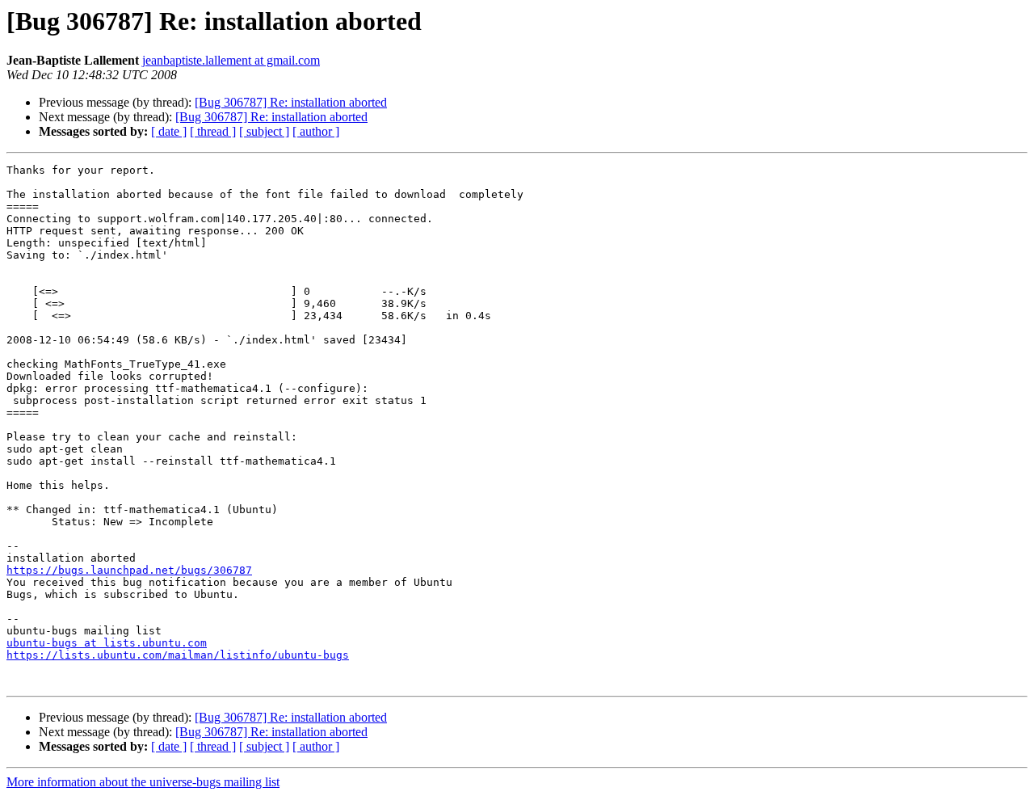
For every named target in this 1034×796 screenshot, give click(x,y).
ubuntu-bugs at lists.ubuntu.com (106, 643)
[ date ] (169, 131)
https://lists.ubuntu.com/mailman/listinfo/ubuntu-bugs (177, 655)
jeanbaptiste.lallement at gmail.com (231, 60)
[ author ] (315, 131)
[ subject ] (264, 131)
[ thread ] (213, 131)
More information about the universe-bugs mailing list (143, 782)
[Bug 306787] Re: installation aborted (291, 102)
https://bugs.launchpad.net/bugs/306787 (129, 570)
